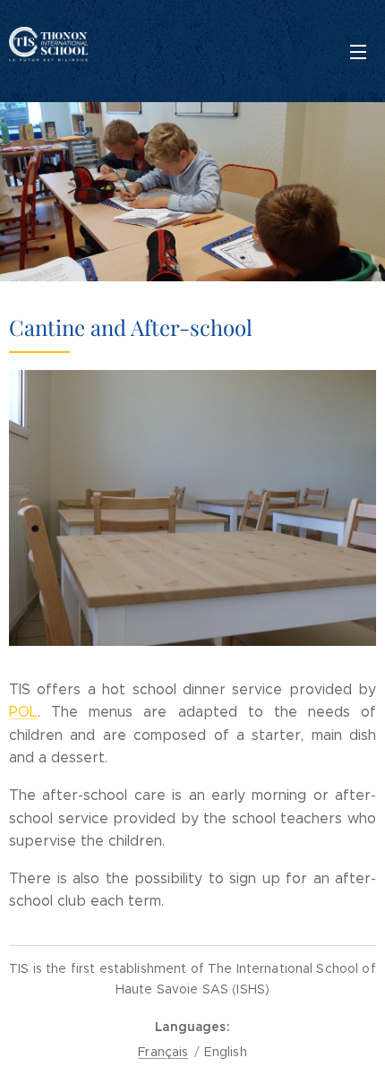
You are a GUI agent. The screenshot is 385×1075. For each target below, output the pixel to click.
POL (23, 711)
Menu (358, 51)
